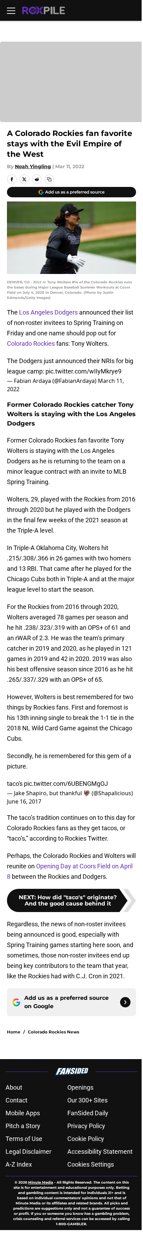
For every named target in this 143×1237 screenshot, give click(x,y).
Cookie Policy (85, 1138)
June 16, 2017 (24, 801)
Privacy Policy (86, 1125)
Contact (16, 1100)
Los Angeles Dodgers (48, 312)
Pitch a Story (23, 1125)
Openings (80, 1087)
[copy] (49, 179)
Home (13, 1031)
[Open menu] (11, 10)
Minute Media (40, 1182)
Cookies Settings (90, 1164)
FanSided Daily (87, 1113)
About (14, 1087)
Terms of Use (24, 1138)
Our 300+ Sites (87, 1100)
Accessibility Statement (100, 1151)
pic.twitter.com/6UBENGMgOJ (66, 783)
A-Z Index (19, 1164)
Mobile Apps (23, 1113)
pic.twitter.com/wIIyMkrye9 (83, 371)
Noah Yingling (33, 166)
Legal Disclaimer (28, 1151)
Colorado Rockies (31, 343)
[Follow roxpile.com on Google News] (125, 1002)
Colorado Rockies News (53, 1031)
